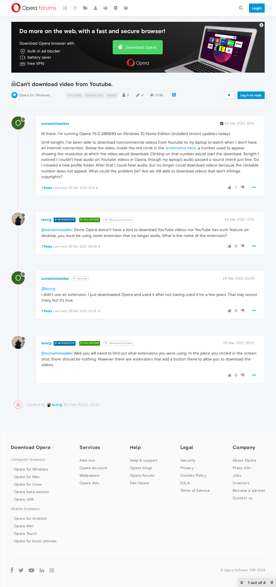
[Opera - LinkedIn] (42, 570)
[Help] (126, 8)
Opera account (93, 468)
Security (187, 460)
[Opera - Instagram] (52, 570)
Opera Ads (89, 483)
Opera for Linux (28, 484)
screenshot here (180, 148)
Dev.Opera (139, 483)
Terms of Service (195, 490)
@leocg (82, 278)
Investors (241, 483)
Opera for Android (30, 518)
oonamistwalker (55, 123)
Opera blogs (141, 468)
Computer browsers (28, 459)
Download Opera (141, 47)
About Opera (244, 460)
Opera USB (24, 499)
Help (135, 447)
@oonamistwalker (120, 220)
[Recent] (75, 8)
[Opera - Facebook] (12, 570)
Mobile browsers (25, 509)
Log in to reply (251, 95)
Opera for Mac (27, 477)
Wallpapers (89, 475)
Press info (241, 468)
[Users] (96, 8)
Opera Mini (24, 526)
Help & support (143, 460)
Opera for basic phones (35, 541)
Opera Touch (25, 533)
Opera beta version (31, 492)
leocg (46, 219)
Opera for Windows (34, 95)
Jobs (237, 475)
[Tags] (85, 8)
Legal (186, 447)
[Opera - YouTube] (31, 570)
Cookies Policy (193, 475)
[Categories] (65, 8)
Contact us (243, 498)
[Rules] (116, 8)
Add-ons (87, 460)
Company (244, 447)
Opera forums (142, 475)
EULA (185, 483)
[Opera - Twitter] (21, 570)
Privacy (187, 468)
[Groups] (106, 8)
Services (90, 447)
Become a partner (249, 490)
